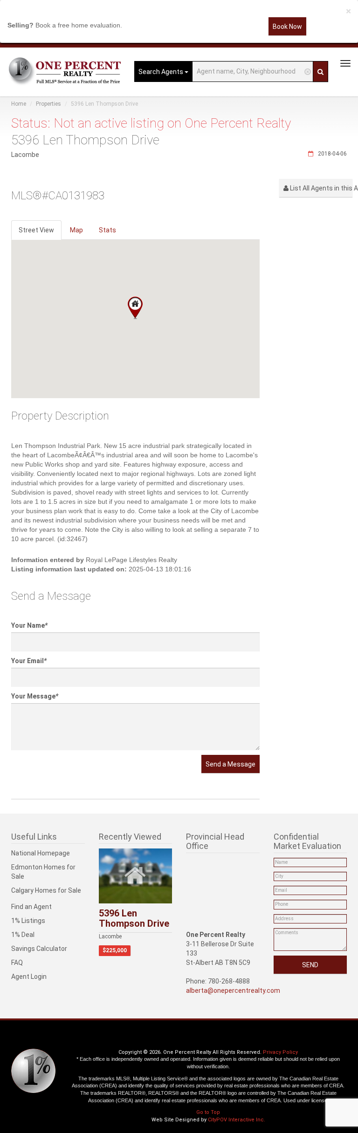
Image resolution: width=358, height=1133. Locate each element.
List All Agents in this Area (321, 188)
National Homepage (40, 853)
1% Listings (28, 920)
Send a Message (230, 764)
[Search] (320, 71)
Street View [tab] (36, 230)
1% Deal (22, 934)
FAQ (17, 962)
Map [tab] (76, 230)
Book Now (287, 26)
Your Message (34, 696)
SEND (310, 965)
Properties (48, 104)
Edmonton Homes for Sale (43, 871)
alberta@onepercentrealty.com (233, 990)
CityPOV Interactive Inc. (236, 1120)
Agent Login (29, 976)
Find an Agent (31, 906)
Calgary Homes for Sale (46, 890)
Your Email (29, 661)
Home (18, 104)
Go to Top (208, 1112)
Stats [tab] (107, 230)
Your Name (29, 625)
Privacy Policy (280, 1052)
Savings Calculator (39, 948)
